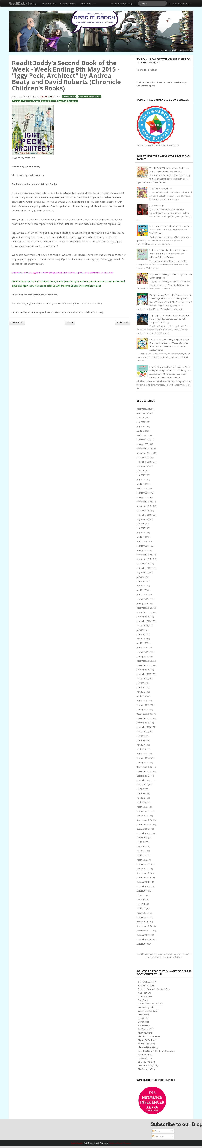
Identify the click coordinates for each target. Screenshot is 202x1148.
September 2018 (144, 515)
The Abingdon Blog (146, 1069)
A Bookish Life (144, 992)
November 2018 (144, 506)
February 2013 (143, 811)
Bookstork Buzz (145, 1058)
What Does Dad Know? (148, 1011)
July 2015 (141, 683)
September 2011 (144, 886)
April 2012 (141, 855)
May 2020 (141, 426)
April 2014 (141, 749)
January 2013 (143, 815)
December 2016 (144, 607)
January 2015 (143, 709)
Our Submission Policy (121, 3)
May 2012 (141, 851)
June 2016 (141, 634)
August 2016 (142, 625)
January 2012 (143, 868)
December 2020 (144, 408)
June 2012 (141, 846)
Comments (159, 1136)
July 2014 (141, 736)
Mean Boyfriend (145, 1032)
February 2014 (143, 758)
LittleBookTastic (145, 996)
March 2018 (142, 541)
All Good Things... (157, 205)
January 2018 (143, 550)
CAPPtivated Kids (145, 1029)
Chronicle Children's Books (26, 101)
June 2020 (141, 422)
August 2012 (142, 837)
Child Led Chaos (145, 1054)
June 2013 (141, 793)
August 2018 (142, 519)
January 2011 (143, 921)
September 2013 (144, 780)
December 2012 (144, 820)
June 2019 (141, 475)
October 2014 (143, 722)
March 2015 (142, 700)
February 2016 (143, 652)
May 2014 (141, 745)
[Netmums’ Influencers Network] (152, 1100)
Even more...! (87, 3)
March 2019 (142, 488)
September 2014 (144, 727)
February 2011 (143, 917)
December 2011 (144, 873)
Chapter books (67, 3)
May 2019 (141, 479)
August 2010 (142, 944)
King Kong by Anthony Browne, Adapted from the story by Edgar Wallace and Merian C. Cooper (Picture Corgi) (169, 319)
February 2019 (143, 492)
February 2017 (143, 599)
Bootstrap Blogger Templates (120, 1143)
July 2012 (141, 842)
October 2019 (143, 457)
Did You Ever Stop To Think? (150, 1003)
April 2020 (141, 431)
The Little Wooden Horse (149, 1036)
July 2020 (141, 417)
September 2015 (144, 674)
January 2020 (143, 444)
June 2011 (141, 899)
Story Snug (142, 1000)
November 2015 (144, 665)
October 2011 (143, 882)
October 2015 (143, 669)
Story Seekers (144, 1025)
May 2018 (141, 532)
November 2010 (144, 930)
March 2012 (142, 860)
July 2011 (141, 895)
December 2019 (144, 448)
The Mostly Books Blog (148, 1047)
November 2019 (144, 453)
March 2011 (142, 913)
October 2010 (143, 935)
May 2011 (141, 904)
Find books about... (179, 3)
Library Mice (143, 1022)
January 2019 (143, 497)
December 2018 (144, 501)
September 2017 (144, 568)
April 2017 (141, 590)
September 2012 (144, 833)
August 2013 (142, 784)
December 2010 (144, 926)
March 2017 (142, 594)
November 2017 (144, 559)
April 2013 (141, 802)
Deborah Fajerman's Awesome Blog (154, 989)
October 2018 (143, 510)
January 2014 (143, 762)
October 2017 (143, 563)
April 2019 (141, 484)
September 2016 (144, 621)
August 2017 (142, 572)
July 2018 (141, 523)
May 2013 (141, 798)
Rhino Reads (143, 1014)
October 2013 (143, 775)
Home (70, 322)
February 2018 (143, 546)
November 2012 (144, 824)
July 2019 (141, 470)
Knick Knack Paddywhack (160, 188)
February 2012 (143, 864)
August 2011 (142, 890)
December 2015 (144, 661)
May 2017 (141, 585)
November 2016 (144, 612)
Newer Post (17, 322)
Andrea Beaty (69, 96)
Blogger (178, 957)
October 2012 (143, 829)
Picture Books (49, 3)
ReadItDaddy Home (22, 3)
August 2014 (142, 731)
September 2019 (144, 462)
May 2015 (141, 691)
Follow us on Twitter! (147, 70)
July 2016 (141, 630)
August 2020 (142, 413)
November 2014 (144, 718)
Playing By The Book (147, 1040)
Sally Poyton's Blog (146, 1062)
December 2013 (144, 767)
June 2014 (141, 740)
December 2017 (144, 554)
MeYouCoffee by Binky (148, 1065)
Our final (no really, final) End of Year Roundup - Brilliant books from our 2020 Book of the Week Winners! (170, 230)
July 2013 (141, 789)
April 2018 (141, 537)
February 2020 (143, 439)
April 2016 (141, 643)
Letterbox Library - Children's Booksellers (156, 1051)
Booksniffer (143, 1018)
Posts (157, 1131)
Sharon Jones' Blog (146, 1043)
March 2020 (142, 435)
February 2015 (143, 705)
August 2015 (142, 678)
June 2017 (141, 581)
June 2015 (141, 687)
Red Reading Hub (146, 1007)
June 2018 (141, 528)
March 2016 (142, 647)
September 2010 (144, 939)
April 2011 (141, 908)
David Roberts (49, 101)
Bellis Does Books (146, 985)
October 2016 (143, 616)
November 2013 (144, 771)
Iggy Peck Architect (67, 101)
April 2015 (141, 696)
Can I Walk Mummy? (147, 982)
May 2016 (141, 638)
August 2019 (142, 466)
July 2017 (141, 577)
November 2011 (144, 877)
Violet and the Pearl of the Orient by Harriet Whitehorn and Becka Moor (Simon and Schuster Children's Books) (168, 254)
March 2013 (142, 806)
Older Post (122, 322)
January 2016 (143, 656)
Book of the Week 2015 (89, 96)
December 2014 (144, 714)
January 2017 (143, 603)
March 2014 (142, 753)
